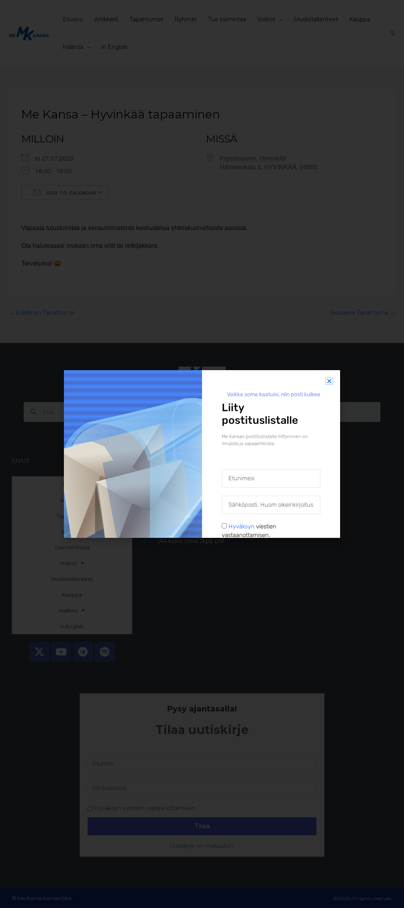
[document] (202, 454)
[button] (329, 381)
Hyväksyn (241, 526)
